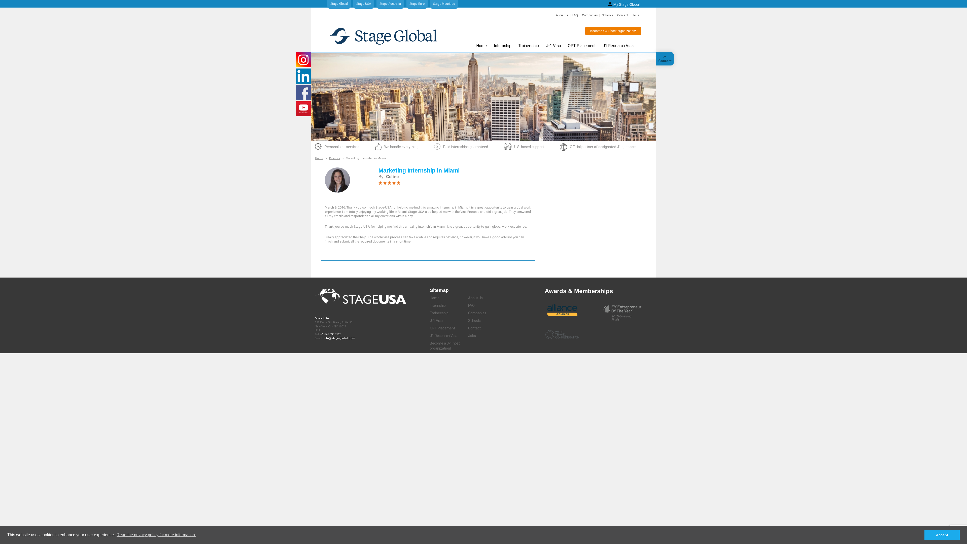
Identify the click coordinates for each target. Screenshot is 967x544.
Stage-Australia (390, 4)
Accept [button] (942, 535)
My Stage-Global (626, 5)
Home (481, 45)
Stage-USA (363, 4)
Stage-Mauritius (444, 4)
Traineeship (529, 45)
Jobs (635, 15)
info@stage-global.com (339, 338)
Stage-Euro (417, 4)
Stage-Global (339, 4)
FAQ (575, 15)
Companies (590, 15)
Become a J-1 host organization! (613, 30)
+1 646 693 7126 (330, 334)
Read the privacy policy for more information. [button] (156, 535)
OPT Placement (582, 45)
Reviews (334, 158)
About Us (562, 15)
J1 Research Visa (618, 45)
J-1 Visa (553, 45)
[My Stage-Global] (610, 4)
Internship (502, 45)
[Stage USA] (383, 35)
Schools (607, 15)
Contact (622, 15)
